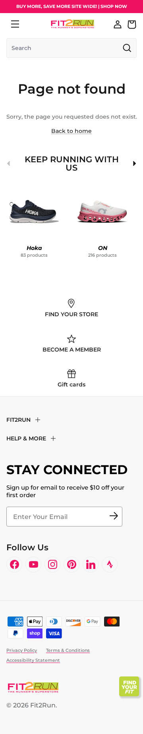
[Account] (117, 24)
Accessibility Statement (33, 660)
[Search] (32, 24)
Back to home (71, 131)
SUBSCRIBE (113, 516)
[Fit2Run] (72, 24)
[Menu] (15, 24)
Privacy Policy (21, 650)
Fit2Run (43, 705)
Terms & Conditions (68, 650)
